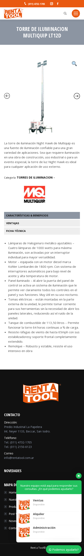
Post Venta (16, 514)
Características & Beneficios (27, 215)
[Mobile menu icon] (76, 13)
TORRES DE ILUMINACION (35, 177)
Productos (15, 507)
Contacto (15, 528)
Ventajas (12, 223)
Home (13, 492)
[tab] (44, 215)
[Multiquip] (34, 203)
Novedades (16, 521)
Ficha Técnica (16, 231)
